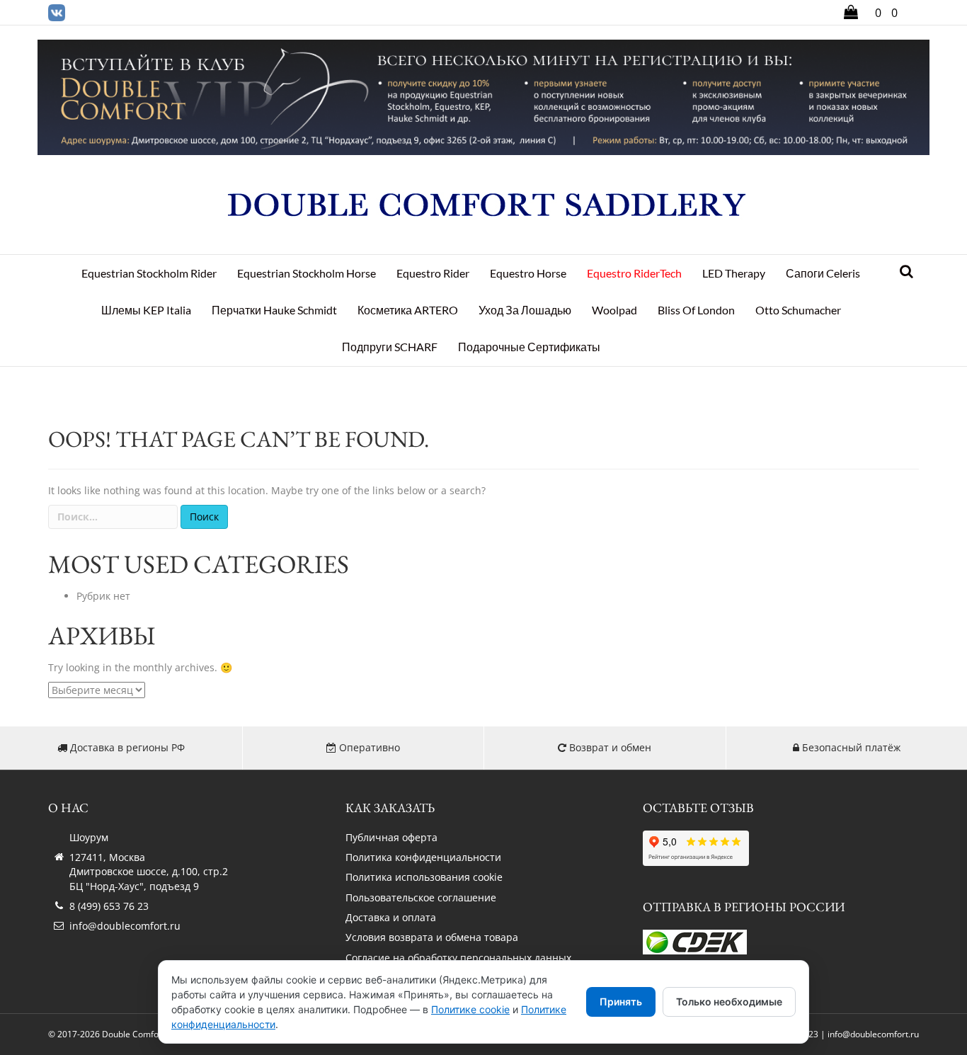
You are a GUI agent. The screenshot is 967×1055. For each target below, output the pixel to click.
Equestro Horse (528, 273)
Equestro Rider (432, 273)
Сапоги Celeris (823, 273)
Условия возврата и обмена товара (431, 937)
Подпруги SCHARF (389, 346)
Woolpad (614, 309)
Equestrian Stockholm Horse (306, 273)
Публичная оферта (391, 837)
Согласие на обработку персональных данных (458, 957)
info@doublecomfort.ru (125, 926)
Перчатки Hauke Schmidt (274, 309)
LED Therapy (733, 273)
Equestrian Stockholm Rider (149, 273)
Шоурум (88, 837)
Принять (621, 1002)
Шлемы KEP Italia (146, 309)
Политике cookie (470, 1009)
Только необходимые (729, 1002)
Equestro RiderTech (634, 273)
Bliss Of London (696, 309)
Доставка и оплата (390, 917)
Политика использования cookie (424, 877)
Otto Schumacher (798, 309)
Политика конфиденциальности (423, 857)
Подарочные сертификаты (529, 346)
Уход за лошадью (525, 309)
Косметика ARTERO (407, 309)
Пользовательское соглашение (420, 897)
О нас (68, 807)
